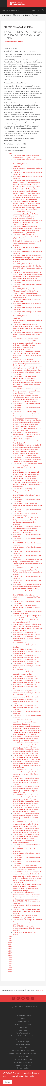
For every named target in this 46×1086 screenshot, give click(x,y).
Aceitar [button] (7, 1082)
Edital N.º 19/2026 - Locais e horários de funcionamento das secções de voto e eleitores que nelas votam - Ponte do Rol (26, 830)
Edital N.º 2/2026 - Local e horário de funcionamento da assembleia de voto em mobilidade (26, 928)
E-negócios (23, 1027)
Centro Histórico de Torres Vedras (23, 1036)
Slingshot (40, 990)
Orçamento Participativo (23, 1039)
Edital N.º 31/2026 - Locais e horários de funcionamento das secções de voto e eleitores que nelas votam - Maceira (26, 745)
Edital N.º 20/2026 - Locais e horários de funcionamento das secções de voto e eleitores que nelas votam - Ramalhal (26, 824)
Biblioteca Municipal (23, 1045)
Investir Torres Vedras (23, 1024)
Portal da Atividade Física (23, 1059)
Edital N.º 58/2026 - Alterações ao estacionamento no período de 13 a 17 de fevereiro (26, 597)
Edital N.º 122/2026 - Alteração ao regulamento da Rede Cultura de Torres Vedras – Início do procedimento (25, 214)
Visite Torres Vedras (23, 1033)
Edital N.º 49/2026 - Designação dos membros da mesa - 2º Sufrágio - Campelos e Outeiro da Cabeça (27, 651)
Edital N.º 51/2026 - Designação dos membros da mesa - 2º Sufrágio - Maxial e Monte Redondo (26, 639)
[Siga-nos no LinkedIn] (28, 998)
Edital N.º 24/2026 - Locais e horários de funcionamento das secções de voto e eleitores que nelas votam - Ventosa (26, 797)
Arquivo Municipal (23, 1042)
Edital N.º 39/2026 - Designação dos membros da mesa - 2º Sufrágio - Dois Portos (25, 701)
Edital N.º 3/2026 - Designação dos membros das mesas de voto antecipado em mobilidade (27, 922)
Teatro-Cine (23, 1047)
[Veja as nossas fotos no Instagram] (18, 998)
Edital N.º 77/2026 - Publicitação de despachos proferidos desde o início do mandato (26, 491)
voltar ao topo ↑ (35, 1079)
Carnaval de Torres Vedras (23, 1062)
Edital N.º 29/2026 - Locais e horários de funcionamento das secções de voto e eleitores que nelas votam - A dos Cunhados (27, 757)
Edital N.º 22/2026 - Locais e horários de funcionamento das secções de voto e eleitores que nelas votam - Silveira (26, 809)
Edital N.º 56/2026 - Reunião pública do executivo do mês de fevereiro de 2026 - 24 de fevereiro (26, 607)
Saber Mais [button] (29, 1076)
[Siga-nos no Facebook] (13, 998)
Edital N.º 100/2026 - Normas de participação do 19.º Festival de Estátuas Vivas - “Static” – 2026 (27, 335)
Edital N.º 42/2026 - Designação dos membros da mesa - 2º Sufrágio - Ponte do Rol (26, 686)
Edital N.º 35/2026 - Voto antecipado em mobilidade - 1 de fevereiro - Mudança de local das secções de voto (26, 722)
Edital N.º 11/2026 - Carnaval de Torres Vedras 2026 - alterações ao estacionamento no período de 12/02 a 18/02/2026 (27, 868)
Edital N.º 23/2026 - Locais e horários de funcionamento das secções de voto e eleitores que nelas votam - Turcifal (26, 803)
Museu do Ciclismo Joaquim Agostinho (23, 1053)
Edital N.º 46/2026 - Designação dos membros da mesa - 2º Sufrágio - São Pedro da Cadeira (27, 666)
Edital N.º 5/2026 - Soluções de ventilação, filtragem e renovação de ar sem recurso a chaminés (26, 911)
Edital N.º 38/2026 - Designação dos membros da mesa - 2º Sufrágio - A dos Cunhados (26, 707)
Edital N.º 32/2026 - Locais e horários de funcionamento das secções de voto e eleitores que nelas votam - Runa (26, 739)
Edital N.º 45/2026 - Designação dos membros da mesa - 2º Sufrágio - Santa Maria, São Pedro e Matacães (25, 672)
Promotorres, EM (23, 1021)
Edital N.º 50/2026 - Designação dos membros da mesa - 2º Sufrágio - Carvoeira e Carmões (27, 645)
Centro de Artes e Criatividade (23, 1050)
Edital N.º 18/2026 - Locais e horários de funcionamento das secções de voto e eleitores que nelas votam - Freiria (26, 836)
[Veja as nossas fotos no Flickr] (32, 998)
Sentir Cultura (23, 1056)
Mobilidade (23, 1030)
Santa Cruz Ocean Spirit (23, 1065)
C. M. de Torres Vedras (23, 1015)
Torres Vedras (10, 11)
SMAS (23, 1018)
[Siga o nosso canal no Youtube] (23, 998)
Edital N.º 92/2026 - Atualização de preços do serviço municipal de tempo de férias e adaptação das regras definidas (26, 391)
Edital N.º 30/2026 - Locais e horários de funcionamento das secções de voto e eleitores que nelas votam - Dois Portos (26, 751)
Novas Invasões (23, 1068)
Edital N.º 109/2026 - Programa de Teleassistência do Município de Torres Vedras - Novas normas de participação (25, 291)
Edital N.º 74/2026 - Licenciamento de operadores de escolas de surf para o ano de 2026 (27, 505)
